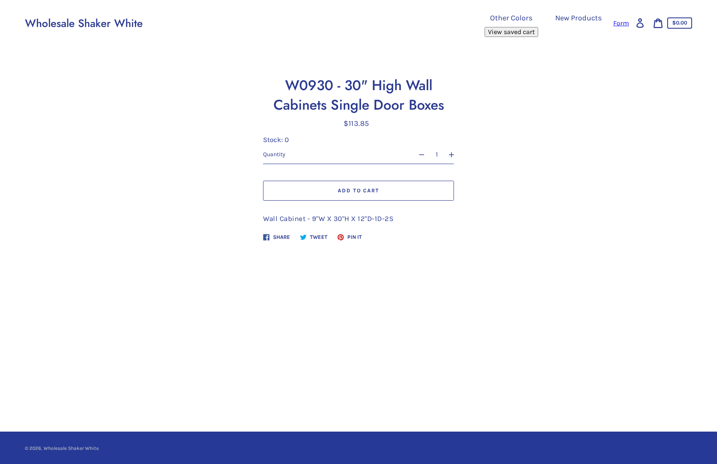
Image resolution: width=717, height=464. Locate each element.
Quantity (274, 154)
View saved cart (511, 32)
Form (621, 23)
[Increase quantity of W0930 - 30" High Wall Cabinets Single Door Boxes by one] (455, 154)
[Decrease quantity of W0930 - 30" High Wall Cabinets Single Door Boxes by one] (417, 154)
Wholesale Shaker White (84, 23)
